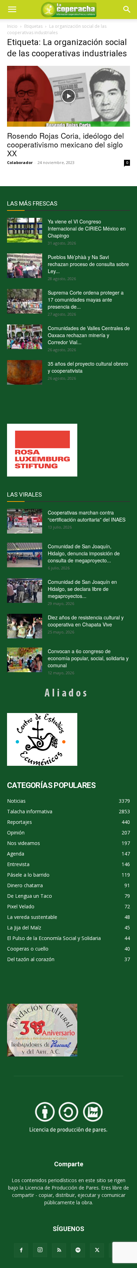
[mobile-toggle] (12, 9)
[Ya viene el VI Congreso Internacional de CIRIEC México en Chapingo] (24, 230)
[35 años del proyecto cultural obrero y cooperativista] (24, 372)
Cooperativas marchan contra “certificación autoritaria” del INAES (86, 516)
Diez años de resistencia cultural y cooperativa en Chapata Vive (86, 621)
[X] (97, 1250)
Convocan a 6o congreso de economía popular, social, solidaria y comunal (88, 658)
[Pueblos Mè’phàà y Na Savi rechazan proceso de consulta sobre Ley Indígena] (24, 265)
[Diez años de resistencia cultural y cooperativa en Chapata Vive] (24, 626)
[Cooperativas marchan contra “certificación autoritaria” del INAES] (24, 521)
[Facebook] (21, 1250)
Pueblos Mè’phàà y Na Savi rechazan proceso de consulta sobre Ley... (88, 264)
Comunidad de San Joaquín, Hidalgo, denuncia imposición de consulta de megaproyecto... (84, 553)
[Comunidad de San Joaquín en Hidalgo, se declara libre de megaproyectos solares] (24, 590)
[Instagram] (40, 1250)
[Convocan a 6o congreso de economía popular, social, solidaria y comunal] (24, 660)
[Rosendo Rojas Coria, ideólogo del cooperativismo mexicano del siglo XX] (68, 96)
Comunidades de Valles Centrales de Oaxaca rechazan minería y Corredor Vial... (89, 335)
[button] (127, 9)
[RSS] (59, 1250)
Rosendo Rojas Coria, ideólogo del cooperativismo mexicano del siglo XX (65, 144)
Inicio (12, 26)
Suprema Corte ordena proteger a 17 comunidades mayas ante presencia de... (86, 299)
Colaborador (20, 162)
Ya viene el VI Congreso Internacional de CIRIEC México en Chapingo (87, 228)
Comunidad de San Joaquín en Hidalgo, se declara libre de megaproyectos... (82, 588)
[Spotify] (78, 1250)
